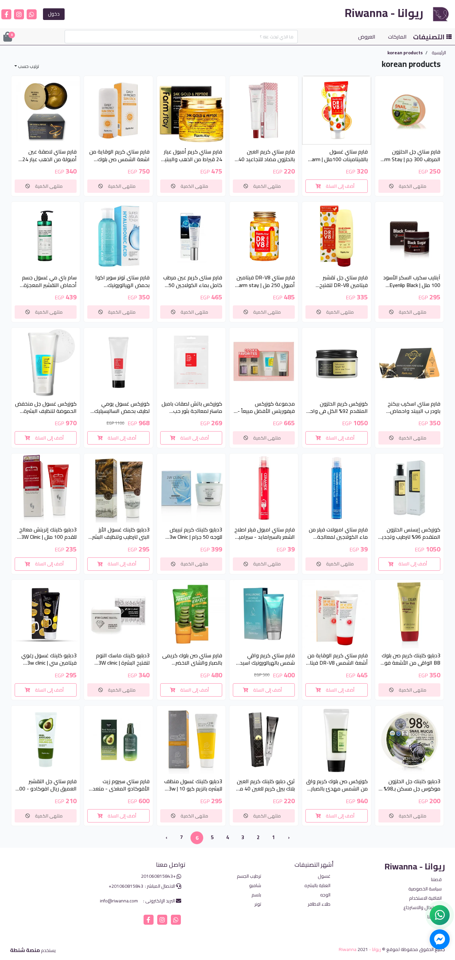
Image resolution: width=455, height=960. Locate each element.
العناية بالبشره (317, 885)
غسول (324, 876)
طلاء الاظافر (319, 904)
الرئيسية (439, 52)
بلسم (256, 894)
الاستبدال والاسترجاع (422, 907)
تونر (257, 904)
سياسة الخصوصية (425, 888)
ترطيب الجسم (249, 876)
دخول (54, 14)
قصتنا (436, 879)
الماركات (397, 37)
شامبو (255, 885)
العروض (366, 37)
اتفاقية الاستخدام (425, 898)
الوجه (325, 894)
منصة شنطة (25, 950)
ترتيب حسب (28, 66)
